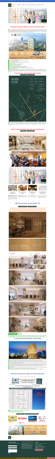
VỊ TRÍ (26, 4)
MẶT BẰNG (32, 4)
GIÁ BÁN (39, 4)
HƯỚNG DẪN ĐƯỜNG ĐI (31, 74)
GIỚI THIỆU (23, 4)
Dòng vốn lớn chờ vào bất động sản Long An (27, 447)
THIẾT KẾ (36, 4)
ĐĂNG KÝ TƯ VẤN (23, 74)
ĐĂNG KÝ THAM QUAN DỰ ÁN (32, 206)
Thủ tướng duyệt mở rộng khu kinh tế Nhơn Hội (27, 448)
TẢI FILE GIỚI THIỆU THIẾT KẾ (22, 206)
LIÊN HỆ (43, 4)
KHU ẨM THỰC (20, 195)
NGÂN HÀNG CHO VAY (42, 421)
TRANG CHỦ (19, 4)
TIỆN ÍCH (29, 4)
